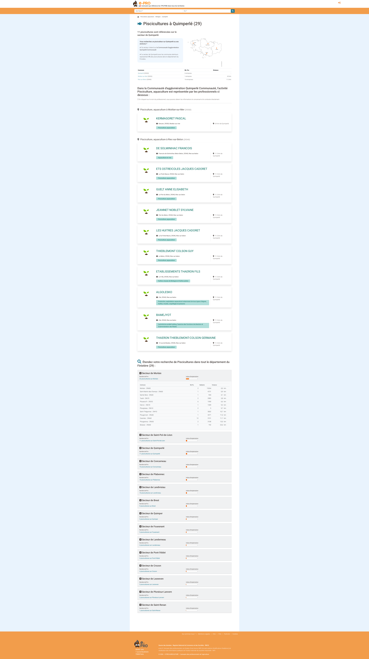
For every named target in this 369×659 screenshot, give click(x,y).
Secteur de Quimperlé (152, 448)
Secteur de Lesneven (152, 578)
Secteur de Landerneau (153, 539)
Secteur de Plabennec (153, 474)
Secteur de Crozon (151, 565)
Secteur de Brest (150, 500)
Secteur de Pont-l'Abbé (153, 552)
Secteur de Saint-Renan (153, 605)
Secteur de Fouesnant (152, 526)
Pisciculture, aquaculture (147, 16)
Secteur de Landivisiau (153, 487)
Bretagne (158, 16)
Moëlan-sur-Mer (142, 76)
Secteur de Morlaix (151, 373)
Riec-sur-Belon (142, 79)
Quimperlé (141, 73)
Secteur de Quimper (151, 513)
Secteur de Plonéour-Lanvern (156, 591)
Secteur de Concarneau (153, 461)
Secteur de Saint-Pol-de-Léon (156, 435)
